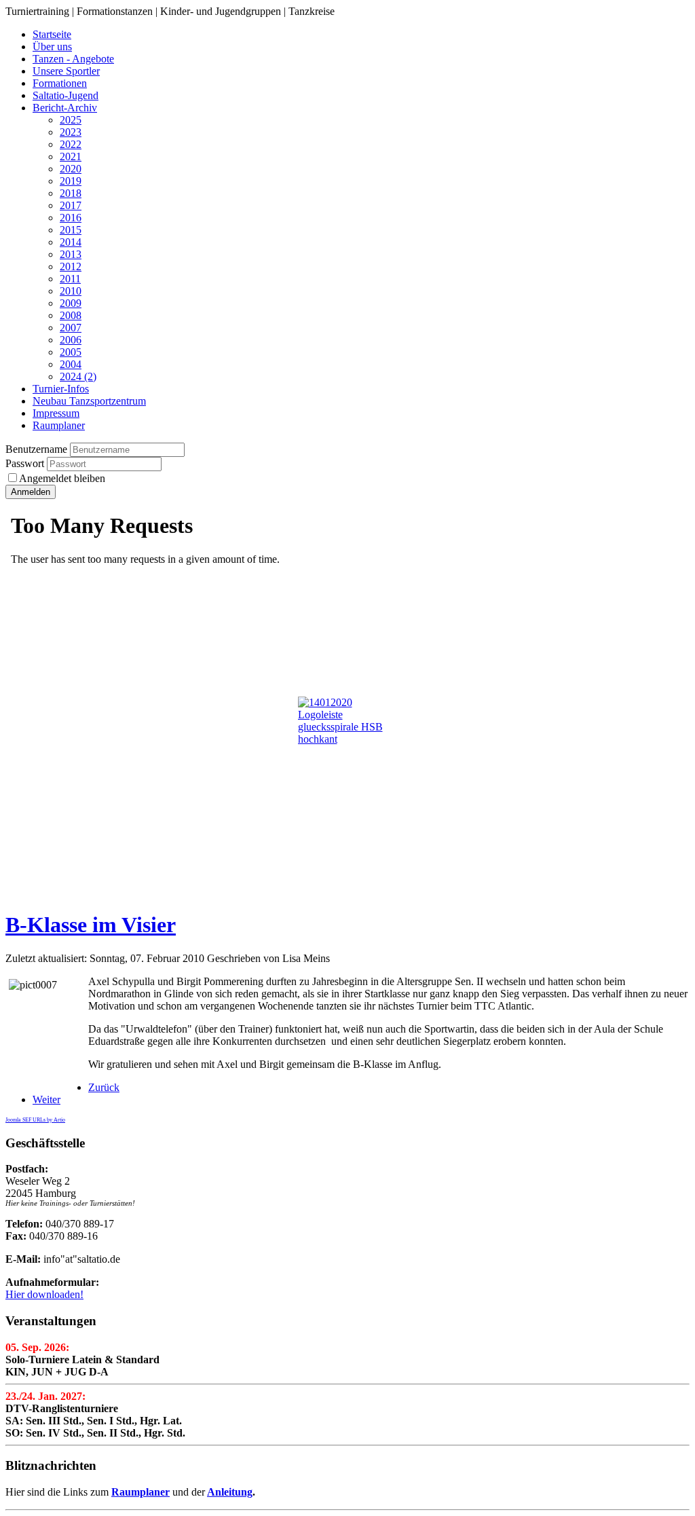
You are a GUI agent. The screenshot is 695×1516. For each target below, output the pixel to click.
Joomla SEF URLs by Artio (35, 1120)
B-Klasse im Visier (90, 924)
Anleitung (229, 1492)
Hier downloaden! (44, 1294)
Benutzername (36, 449)
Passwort (26, 463)
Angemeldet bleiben (62, 478)
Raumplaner (140, 1492)
